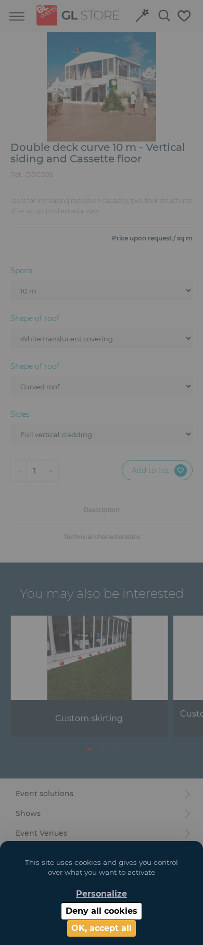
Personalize (101, 894)
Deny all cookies (101, 911)
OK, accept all (101, 928)
